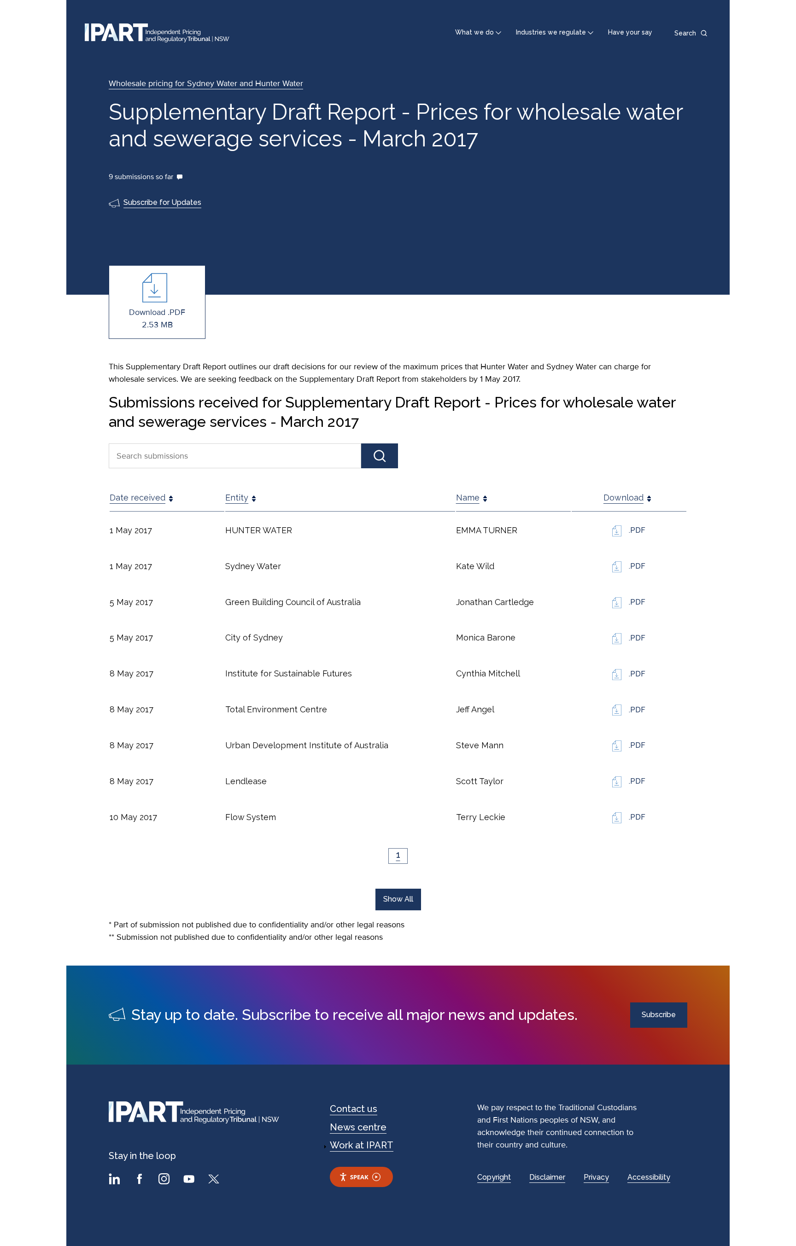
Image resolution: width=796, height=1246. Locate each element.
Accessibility (648, 1177)
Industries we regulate (551, 32)
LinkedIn (116, 1180)
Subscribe (659, 1014)
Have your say (630, 32)
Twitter (215, 1180)
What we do (474, 32)
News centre (358, 1127)
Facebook (140, 1180)
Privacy (596, 1177)
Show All (398, 899)
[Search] (379, 456)
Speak (359, 1177)
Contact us (353, 1108)
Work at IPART (361, 1145)
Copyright (494, 1177)
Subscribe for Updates (162, 202)
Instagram (165, 1180)
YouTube (190, 1180)
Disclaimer (547, 1177)
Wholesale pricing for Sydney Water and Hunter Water (206, 83)
